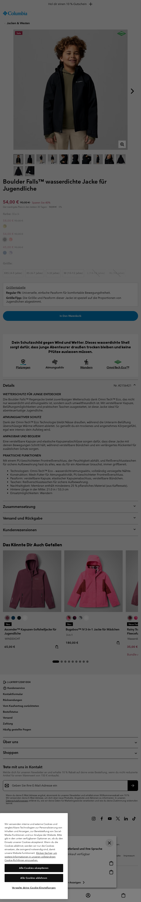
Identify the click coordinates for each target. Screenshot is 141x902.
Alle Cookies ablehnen (33, 877)
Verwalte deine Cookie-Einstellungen (34, 887)
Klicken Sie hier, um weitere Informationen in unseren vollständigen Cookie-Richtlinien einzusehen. (31, 856)
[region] (34, 856)
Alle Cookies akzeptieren (34, 868)
